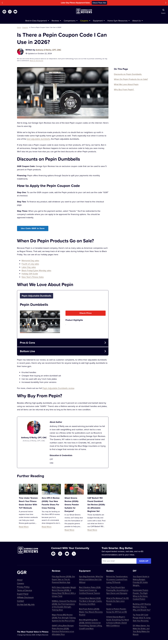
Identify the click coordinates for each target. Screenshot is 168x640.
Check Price (86, 313)
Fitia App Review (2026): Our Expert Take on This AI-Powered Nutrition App (63, 579)
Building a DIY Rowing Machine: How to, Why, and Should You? (142, 607)
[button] (2, 3)
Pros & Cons (27, 343)
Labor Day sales (29, 267)
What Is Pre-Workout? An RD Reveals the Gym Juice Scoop (117, 601)
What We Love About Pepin (126, 84)
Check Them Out (99, 3)
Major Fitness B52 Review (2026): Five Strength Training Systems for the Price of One (64, 617)
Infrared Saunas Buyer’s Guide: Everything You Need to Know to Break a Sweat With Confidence (117, 621)
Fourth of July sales (30, 263)
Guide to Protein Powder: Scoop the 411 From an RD (116, 610)
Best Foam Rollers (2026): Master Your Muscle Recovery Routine (91, 612)
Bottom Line (27, 351)
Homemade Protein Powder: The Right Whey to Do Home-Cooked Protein (140, 594)
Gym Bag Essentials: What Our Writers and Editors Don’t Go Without (91, 579)
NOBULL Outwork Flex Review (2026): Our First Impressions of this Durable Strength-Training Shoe (64, 605)
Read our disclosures (36, 61)
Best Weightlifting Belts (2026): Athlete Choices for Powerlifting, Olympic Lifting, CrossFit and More (90, 624)
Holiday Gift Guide (30, 273)
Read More (24, 526)
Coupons (25, 27)
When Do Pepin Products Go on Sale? (131, 79)
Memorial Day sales (30, 260)
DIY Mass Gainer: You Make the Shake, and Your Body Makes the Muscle (141, 630)
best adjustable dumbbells (38, 138)
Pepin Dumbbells (34, 304)
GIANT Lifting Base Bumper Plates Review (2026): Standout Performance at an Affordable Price (63, 630)
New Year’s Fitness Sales (33, 277)
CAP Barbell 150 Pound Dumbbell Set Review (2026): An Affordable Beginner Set (96, 504)
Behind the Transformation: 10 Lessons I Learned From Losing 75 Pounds (117, 579)
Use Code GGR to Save (33, 228)
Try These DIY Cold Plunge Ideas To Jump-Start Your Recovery (142, 617)
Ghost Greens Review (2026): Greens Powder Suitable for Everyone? (72, 504)
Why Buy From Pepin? (124, 89)
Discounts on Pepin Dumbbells (128, 74)
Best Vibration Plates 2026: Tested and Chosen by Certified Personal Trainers (90, 590)
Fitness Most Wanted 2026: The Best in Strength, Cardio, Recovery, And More (90, 601)
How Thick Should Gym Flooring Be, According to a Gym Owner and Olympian (117, 590)
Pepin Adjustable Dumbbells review (58, 388)
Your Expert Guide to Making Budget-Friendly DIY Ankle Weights (141, 580)
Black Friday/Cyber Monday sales (36, 270)
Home (19, 27)
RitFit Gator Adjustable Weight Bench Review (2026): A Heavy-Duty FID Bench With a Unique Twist (64, 591)
